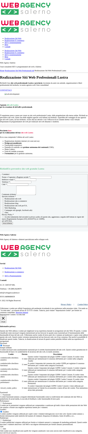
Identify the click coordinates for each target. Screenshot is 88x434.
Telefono (6, 182)
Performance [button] (4, 401)
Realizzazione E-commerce (14, 40)
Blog (6, 45)
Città (4, 184)
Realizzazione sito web (12, 199)
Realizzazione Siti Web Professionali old (19, 71)
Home (2, 71)
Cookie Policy (82, 304)
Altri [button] (1, 426)
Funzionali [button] (4, 392)
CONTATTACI (6, 90)
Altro (6, 212)
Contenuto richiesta (9, 194)
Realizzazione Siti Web (13, 38)
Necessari (6, 346)
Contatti (7, 47)
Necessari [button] (3, 343)
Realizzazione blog (11, 203)
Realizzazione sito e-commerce (15, 201)
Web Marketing (10, 208)
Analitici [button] (3, 409)
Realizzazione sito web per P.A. (16, 206)
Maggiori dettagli (22, 312)
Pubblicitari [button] (4, 418)
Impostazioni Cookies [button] (8, 315)
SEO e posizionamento (13, 43)
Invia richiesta (7, 223)
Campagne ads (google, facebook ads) (18, 210)
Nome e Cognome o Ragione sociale (16, 177)
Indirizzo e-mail (8, 180)
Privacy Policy (66, 304)
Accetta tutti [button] (20, 315)
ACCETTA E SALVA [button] (8, 433)
